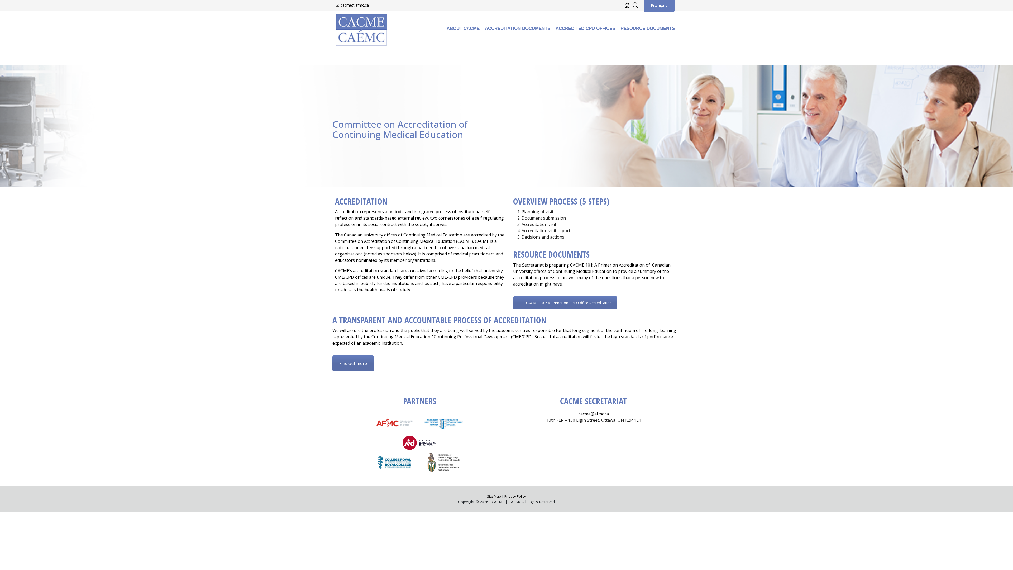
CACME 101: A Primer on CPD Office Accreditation (569, 302)
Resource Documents (647, 28)
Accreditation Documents (517, 28)
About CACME (463, 28)
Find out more (353, 363)
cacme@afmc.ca (355, 5)
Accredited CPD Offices (585, 28)
